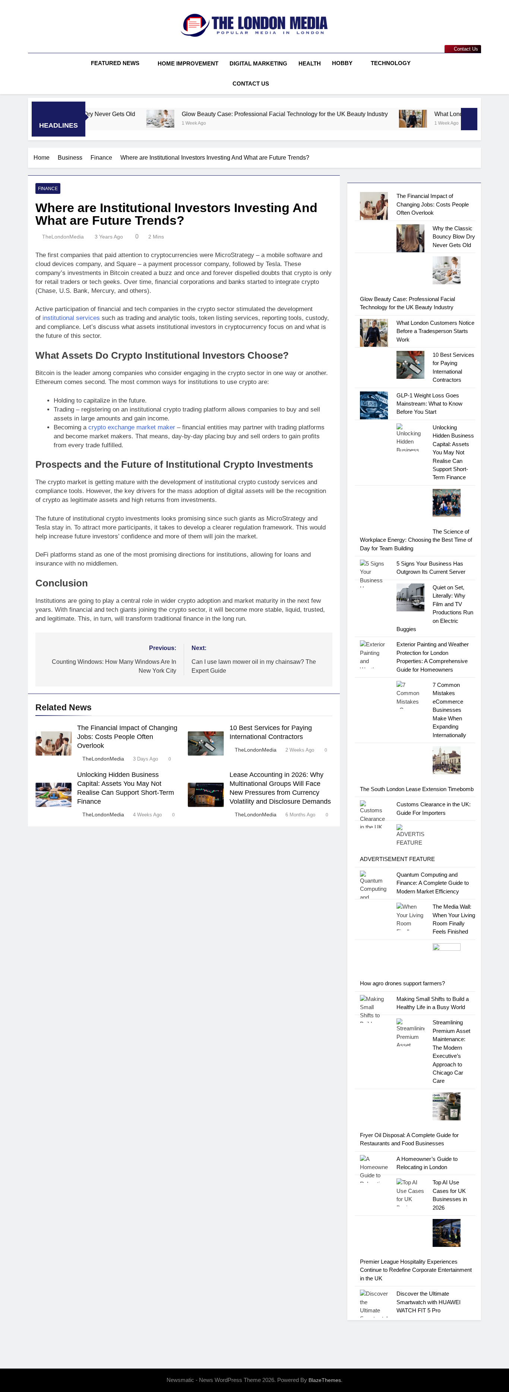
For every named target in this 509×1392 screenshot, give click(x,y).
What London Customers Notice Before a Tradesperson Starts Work (435, 331)
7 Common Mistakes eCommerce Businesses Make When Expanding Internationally (449, 710)
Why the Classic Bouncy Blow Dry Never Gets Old (454, 236)
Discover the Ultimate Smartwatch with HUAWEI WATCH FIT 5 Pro (428, 1301)
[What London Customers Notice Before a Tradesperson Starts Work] (373, 119)
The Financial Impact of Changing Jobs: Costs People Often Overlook (127, 736)
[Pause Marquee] (469, 119)
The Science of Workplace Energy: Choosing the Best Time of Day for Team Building (416, 539)
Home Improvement (188, 63)
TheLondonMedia (63, 237)
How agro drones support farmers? (402, 983)
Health (309, 63)
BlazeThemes (325, 1380)
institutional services (71, 317)
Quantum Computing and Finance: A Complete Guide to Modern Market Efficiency (432, 883)
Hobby (342, 63)
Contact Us (251, 83)
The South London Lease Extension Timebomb (417, 789)
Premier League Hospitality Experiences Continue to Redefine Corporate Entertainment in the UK (416, 1269)
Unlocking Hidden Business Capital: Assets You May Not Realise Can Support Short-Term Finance (453, 452)
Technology (391, 63)
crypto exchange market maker (131, 427)
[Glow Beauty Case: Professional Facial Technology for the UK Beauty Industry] (121, 119)
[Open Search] (479, 73)
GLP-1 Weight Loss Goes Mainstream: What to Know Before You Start (429, 403)
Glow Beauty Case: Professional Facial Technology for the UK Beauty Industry (245, 114)
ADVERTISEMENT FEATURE (397, 859)
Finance (48, 188)
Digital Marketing (258, 63)
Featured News (115, 63)
